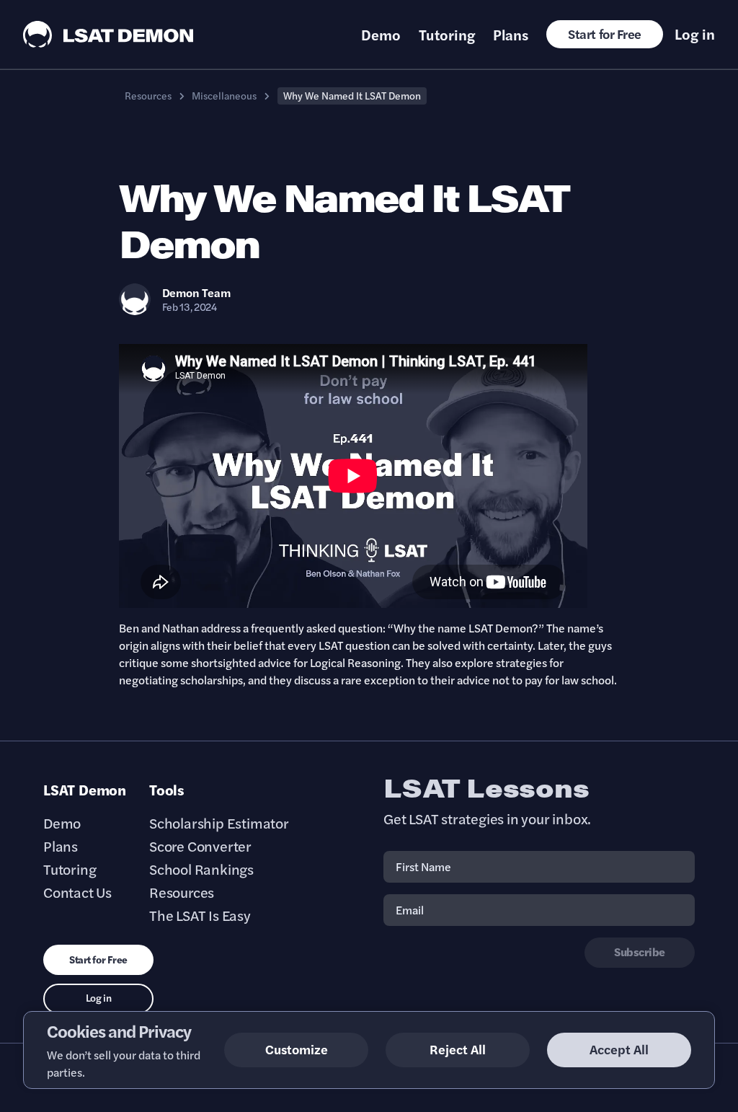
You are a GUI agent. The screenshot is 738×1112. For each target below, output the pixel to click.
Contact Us (77, 892)
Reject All (458, 1049)
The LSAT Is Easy (200, 915)
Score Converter (200, 846)
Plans (510, 35)
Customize (296, 1049)
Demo (381, 35)
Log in (695, 34)
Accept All (619, 1049)
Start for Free (604, 34)
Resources (148, 95)
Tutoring (447, 35)
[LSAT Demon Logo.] (108, 34)
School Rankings (201, 869)
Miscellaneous (224, 95)
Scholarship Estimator (219, 822)
